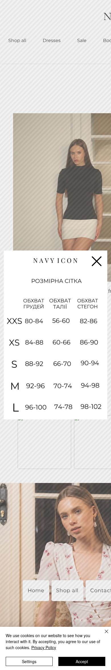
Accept (82, 661)
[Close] (103, 635)
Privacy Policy (43, 647)
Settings (29, 661)
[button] (97, 261)
